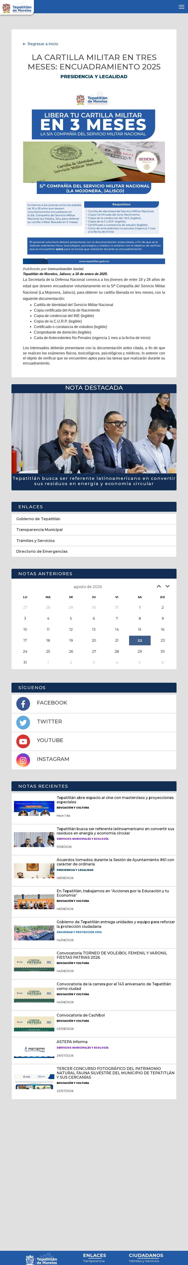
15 (139, 629)
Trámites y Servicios (144, 1261)
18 (48, 640)
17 (25, 640)
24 (25, 651)
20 (94, 640)
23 (163, 640)
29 (140, 651)
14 (117, 629)
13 (94, 629)
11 (48, 629)
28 (117, 651)
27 (94, 651)
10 (25, 629)
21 (117, 640)
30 (162, 651)
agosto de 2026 (88, 587)
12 (71, 629)
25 (48, 651)
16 (162, 629)
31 (25, 662)
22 (140, 640)
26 (71, 651)
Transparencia (94, 1261)
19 (71, 640)
